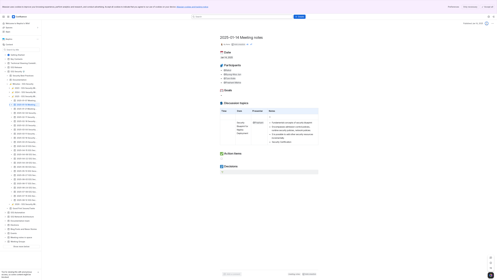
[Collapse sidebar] (4, 17)
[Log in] (493, 17)
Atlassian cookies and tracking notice (192, 7)
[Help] (489, 17)
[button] (233, 111)
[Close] (38, 272)
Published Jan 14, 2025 (473, 23)
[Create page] (491, 268)
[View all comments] (491, 258)
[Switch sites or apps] (8, 17)
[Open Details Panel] (491, 263)
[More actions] (37, 39)
